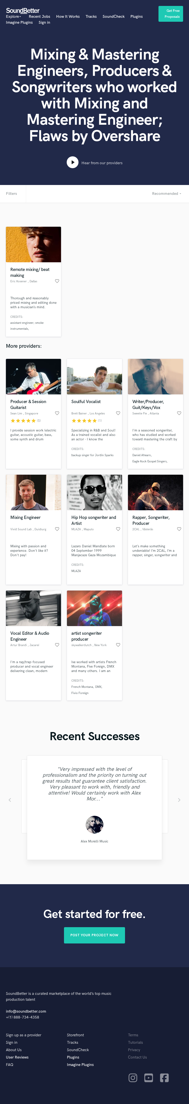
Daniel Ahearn (141, 455)
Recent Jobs (39, 16)
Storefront (75, 1035)
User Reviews (17, 1057)
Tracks (91, 16)
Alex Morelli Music (94, 841)
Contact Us (137, 1057)
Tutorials (135, 1042)
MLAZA (76, 571)
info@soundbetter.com (26, 1011)
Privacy (134, 1050)
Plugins (136, 16)
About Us (14, 1050)
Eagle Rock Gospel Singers (149, 461)
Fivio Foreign (80, 693)
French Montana (82, 687)
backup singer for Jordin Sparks (92, 455)
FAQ (9, 1065)
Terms (133, 1035)
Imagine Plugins (19, 22)
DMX (98, 687)
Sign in (44, 22)
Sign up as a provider (23, 1035)
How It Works (68, 16)
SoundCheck (114, 16)
